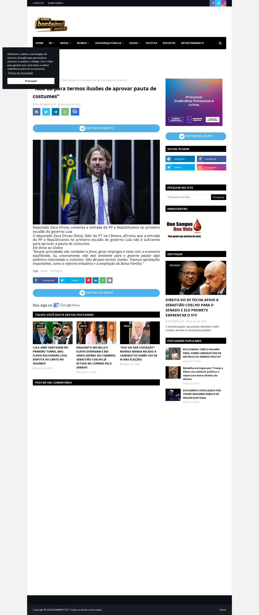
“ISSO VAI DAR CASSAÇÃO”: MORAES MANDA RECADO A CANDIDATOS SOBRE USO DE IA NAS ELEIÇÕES (138, 353)
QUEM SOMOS (55, 3)
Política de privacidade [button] (20, 73)
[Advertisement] (157, 21)
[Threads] (180, 175)
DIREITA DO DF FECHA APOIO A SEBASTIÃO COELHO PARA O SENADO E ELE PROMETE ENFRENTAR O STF (192, 307)
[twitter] (219, 3)
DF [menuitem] (50, 43)
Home (223, 609)
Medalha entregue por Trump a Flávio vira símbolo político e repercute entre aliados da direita (203, 373)
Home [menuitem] (39, 43)
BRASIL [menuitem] (64, 43)
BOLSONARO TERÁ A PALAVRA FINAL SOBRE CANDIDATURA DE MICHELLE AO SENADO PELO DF (202, 353)
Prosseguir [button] (31, 81)
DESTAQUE (56, 271)
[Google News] (75, 112)
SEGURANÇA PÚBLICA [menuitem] (108, 43)
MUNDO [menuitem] (82, 43)
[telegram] (180, 159)
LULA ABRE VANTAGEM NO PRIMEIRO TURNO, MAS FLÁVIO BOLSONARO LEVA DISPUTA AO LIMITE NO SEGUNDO (50, 355)
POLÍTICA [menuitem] (151, 43)
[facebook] (213, 3)
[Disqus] (96, 436)
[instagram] (224, 3)
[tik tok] (211, 175)
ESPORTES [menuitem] (169, 43)
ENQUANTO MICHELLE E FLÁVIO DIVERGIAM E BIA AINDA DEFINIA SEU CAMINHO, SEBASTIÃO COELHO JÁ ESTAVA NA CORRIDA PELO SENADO (96, 357)
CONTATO (38, 3)
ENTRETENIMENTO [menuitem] (192, 43)
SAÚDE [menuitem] (133, 43)
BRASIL (44, 271)
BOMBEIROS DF (48, 104)
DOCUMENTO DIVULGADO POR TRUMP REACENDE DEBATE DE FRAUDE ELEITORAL (202, 394)
